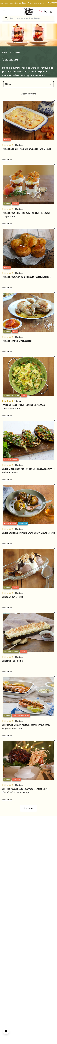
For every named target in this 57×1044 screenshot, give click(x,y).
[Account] (45, 11)
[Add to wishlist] (55, 100)
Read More (7, 159)
